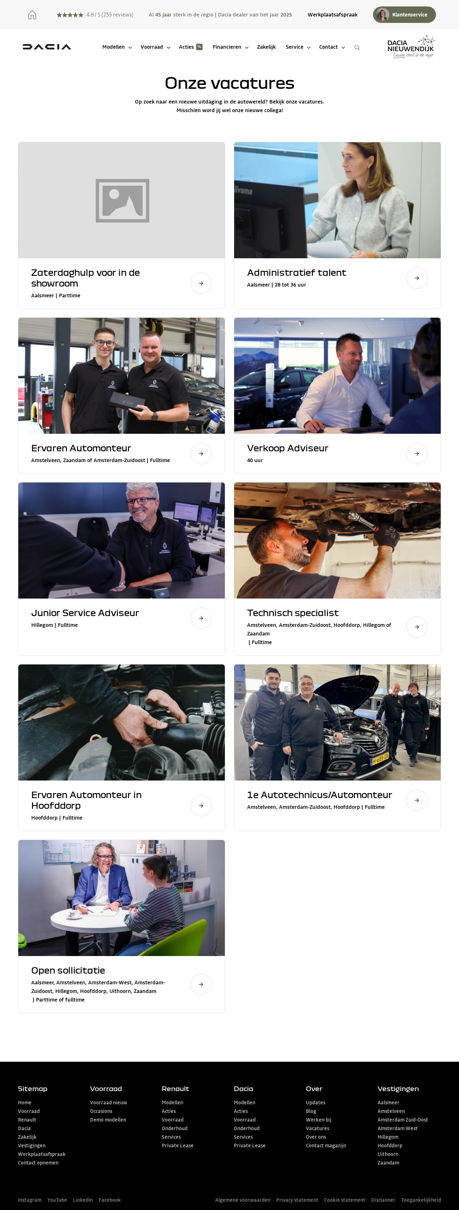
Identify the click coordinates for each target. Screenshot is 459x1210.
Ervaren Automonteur (81, 447)
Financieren (227, 47)
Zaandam (388, 1162)
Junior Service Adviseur (85, 612)
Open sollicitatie (68, 970)
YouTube (57, 1200)
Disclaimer (383, 1200)
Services (171, 1137)
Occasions (101, 1111)
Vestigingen (32, 1145)
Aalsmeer (388, 1102)
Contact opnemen (38, 1162)
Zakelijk (266, 47)
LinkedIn (83, 1200)
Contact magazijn (326, 1145)
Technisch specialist (293, 612)
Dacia (24, 1128)
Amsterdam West (398, 1128)
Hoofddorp (390, 1145)
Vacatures (317, 1128)
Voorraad (152, 47)
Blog (311, 1111)
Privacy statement (297, 1200)
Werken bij (318, 1119)
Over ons (316, 1137)
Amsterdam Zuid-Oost (403, 1119)
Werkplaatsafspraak (333, 14)
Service (294, 47)
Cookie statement (344, 1200)
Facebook (110, 1200)
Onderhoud (175, 1128)
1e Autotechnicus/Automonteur (319, 794)
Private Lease (178, 1145)
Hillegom (388, 1137)
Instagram (30, 1200)
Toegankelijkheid (421, 1200)
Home (25, 1102)
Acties (186, 47)
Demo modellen (108, 1119)
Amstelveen (391, 1111)
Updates (315, 1102)
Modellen (113, 47)
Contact (328, 47)
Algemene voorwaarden (242, 1200)
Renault (27, 1119)
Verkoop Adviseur (287, 447)
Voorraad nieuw (108, 1102)
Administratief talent (296, 272)
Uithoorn (388, 1154)
